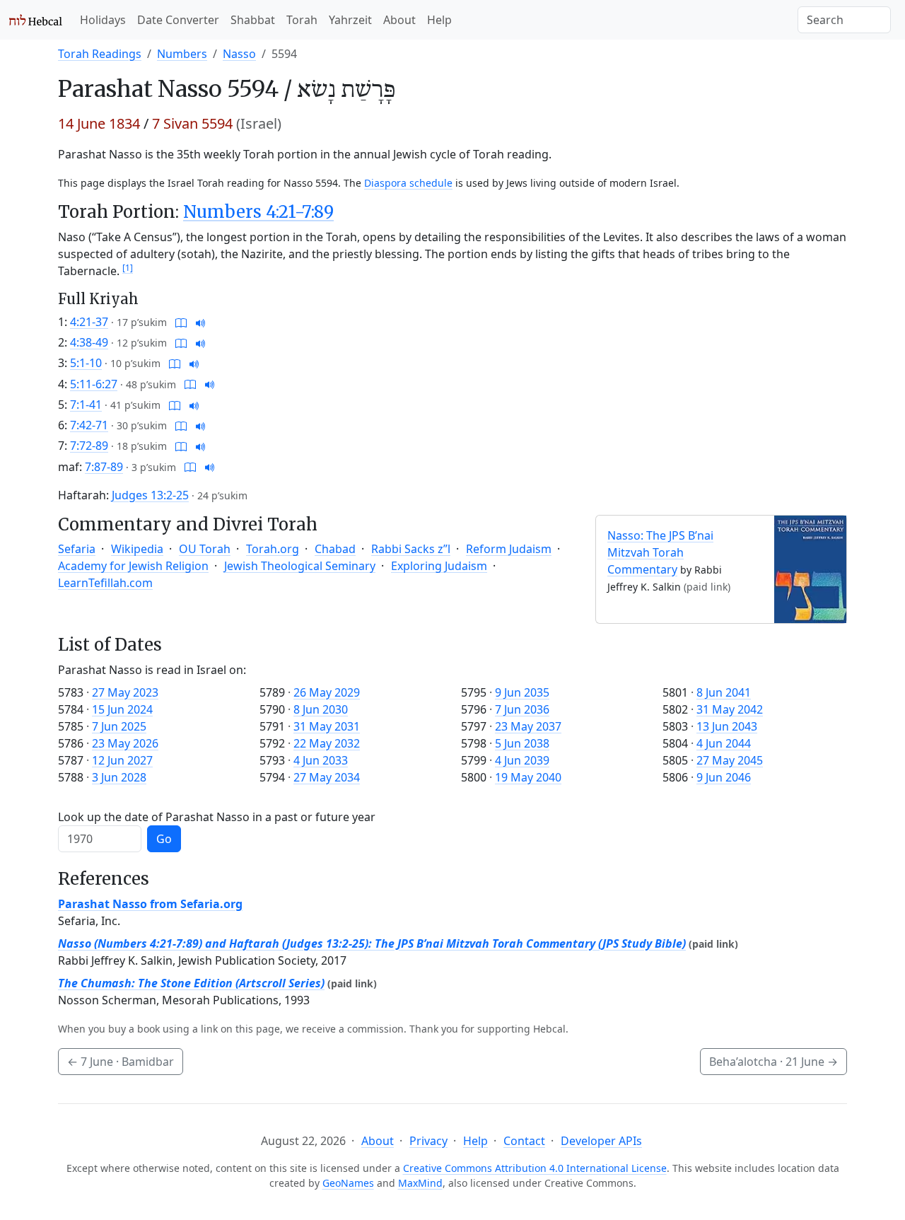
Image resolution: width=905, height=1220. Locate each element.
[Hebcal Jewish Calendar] (35, 20)
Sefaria (76, 549)
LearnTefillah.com (105, 583)
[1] (127, 268)
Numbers (182, 54)
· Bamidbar (120, 1061)
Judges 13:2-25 (150, 495)
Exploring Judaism (439, 566)
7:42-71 (89, 425)
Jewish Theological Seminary (299, 566)
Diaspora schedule (408, 183)
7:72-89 (89, 445)
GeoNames (348, 1183)
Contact (524, 1141)
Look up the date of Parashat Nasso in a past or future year (216, 817)
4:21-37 (89, 322)
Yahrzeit (350, 20)
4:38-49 (89, 342)
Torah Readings (99, 54)
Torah (301, 20)
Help (439, 20)
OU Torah (204, 549)
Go (164, 839)
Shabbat (252, 20)
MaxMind (420, 1183)
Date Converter (178, 20)
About (399, 20)
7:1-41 (86, 404)
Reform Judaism (508, 549)
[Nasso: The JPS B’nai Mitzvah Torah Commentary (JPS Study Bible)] (810, 568)
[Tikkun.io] (181, 322)
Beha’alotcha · (773, 1061)
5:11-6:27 (93, 384)
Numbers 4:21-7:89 (258, 212)
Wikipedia (137, 549)
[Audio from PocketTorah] (200, 322)
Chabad (335, 549)
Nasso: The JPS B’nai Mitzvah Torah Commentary (660, 552)
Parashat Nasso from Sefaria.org (150, 904)
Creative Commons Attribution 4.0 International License (535, 1168)
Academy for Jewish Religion (133, 566)
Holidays (103, 20)
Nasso (239, 54)
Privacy (428, 1141)
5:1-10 (86, 363)
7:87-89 (104, 467)
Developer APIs (601, 1141)
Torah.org (272, 549)
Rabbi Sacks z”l (410, 549)
